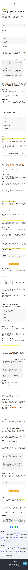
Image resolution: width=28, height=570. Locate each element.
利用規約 (11, 566)
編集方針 (13, 566)
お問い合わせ (17, 565)
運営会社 (10, 565)
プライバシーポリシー (13, 565)
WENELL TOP (10, 564)
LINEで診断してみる (14, 491)
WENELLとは (16, 566)
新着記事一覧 (13, 564)
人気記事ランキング (17, 564)
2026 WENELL (14, 568)
